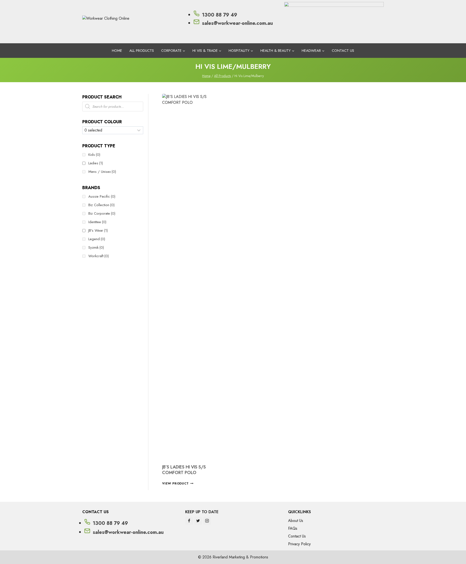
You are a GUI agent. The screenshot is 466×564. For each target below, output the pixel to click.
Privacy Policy (299, 544)
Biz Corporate (101, 213)
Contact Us (343, 50)
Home (117, 50)
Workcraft (98, 256)
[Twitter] (198, 521)
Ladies (95, 163)
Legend (96, 239)
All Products (141, 50)
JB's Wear (98, 230)
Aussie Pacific (101, 196)
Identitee (97, 222)
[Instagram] (207, 521)
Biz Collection (101, 205)
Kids (94, 154)
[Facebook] (189, 521)
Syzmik (96, 247)
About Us (295, 520)
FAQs (292, 528)
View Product (175, 483)
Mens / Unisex (102, 171)
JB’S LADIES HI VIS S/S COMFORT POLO (184, 470)
